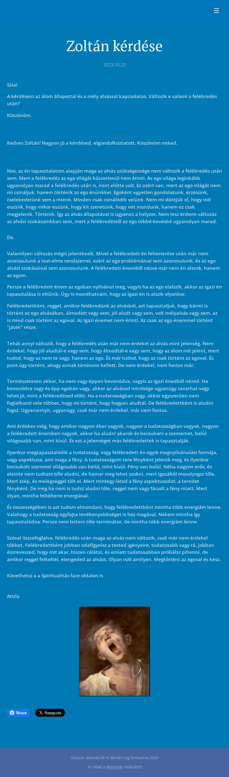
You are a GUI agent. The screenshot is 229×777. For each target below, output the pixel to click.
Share (21, 713)
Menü (216, 10)
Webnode (114, 766)
